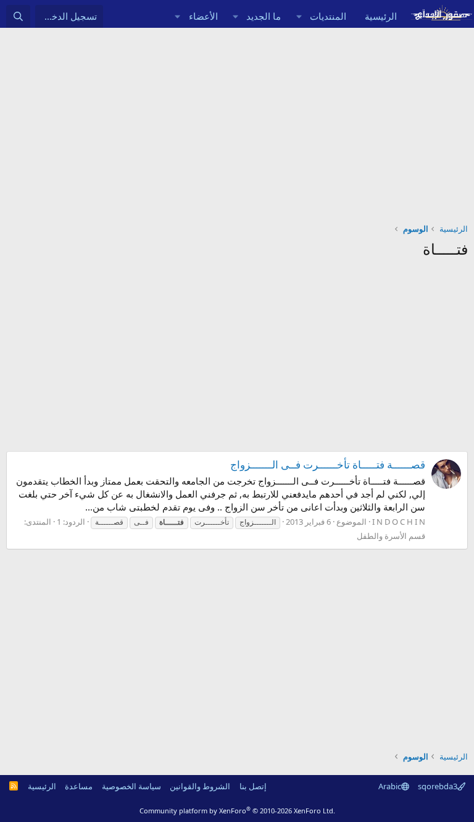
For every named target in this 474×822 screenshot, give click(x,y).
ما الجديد (263, 16)
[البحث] (18, 16)
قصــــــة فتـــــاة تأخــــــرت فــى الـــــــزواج (327, 464)
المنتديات (328, 16)
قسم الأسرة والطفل (391, 535)
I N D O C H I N (398, 521)
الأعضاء (203, 16)
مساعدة (79, 786)
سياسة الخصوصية (131, 786)
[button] (298, 16)
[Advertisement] (237, 120)
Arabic (389, 786)
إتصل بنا (253, 786)
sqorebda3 (437, 786)
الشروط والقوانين (200, 786)
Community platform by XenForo (237, 810)
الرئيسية (381, 16)
